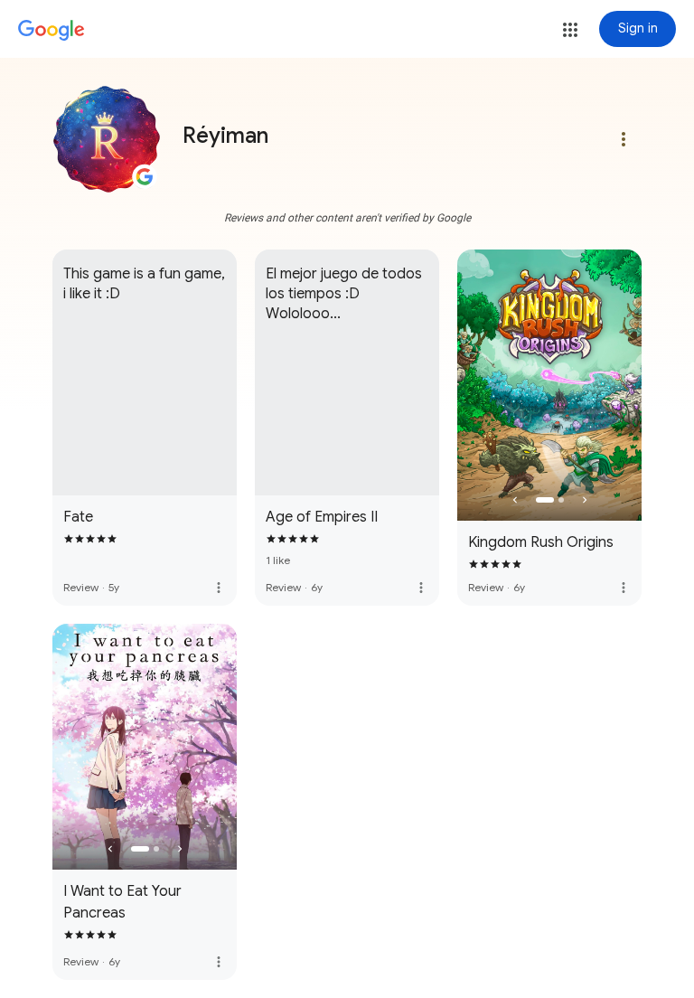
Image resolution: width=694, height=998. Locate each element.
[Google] (51, 31)
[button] (570, 30)
